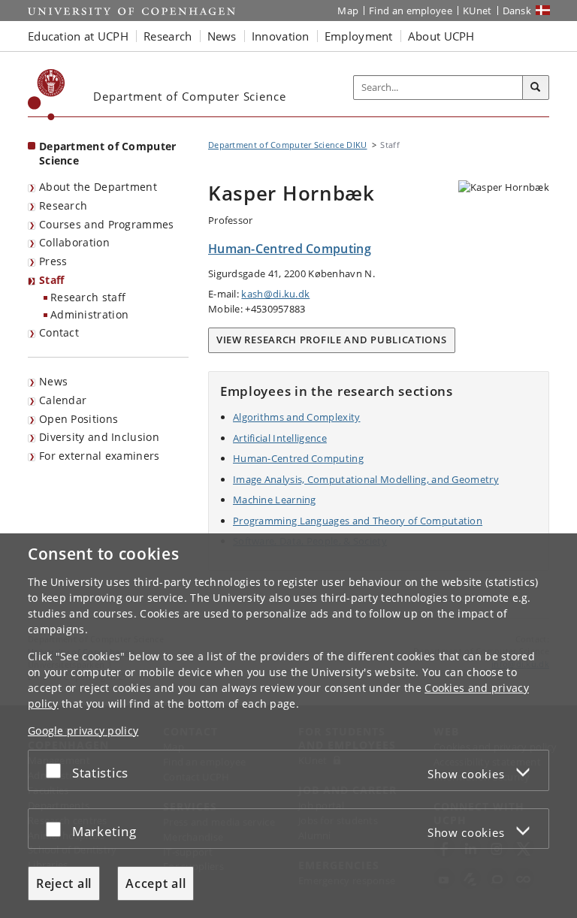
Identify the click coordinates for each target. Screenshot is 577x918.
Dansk (517, 10)
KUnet (477, 10)
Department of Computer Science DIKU (287, 144)
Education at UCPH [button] (78, 36)
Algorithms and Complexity (297, 417)
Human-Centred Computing (298, 458)
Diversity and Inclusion (99, 437)
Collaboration (74, 242)
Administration (89, 314)
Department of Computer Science (108, 153)
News (53, 381)
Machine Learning (274, 499)
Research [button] (167, 36)
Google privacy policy (83, 730)
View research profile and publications (331, 339)
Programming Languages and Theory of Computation (357, 520)
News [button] (222, 36)
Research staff (87, 297)
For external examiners (99, 455)
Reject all (64, 883)
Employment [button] (359, 36)
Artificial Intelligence (280, 438)
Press (53, 261)
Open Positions (78, 419)
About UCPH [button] (441, 36)
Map (347, 10)
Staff (52, 280)
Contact (59, 332)
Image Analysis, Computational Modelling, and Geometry (366, 479)
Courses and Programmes (106, 224)
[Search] (535, 88)
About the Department (98, 187)
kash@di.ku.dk (275, 293)
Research (63, 205)
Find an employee (410, 10)
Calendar (62, 400)
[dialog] (288, 725)
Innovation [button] (281, 36)
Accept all (155, 883)
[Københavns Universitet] (46, 94)
